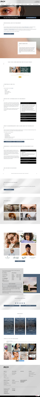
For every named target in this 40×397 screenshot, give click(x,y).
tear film (33, 47)
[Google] (14, 390)
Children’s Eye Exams (31, 373)
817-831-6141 (37, 2)
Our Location (5, 374)
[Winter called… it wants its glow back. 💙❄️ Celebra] (8, 356)
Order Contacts (14, 382)
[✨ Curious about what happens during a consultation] (32, 348)
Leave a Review (11, 305)
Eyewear (30, 4)
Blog (4, 373)
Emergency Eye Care (6, 382)
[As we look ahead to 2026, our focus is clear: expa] (24, 356)
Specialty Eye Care (24, 4)
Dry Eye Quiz (13, 374)
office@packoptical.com (6, 393)
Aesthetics (13, 4)
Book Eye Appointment (23, 380)
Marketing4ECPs (18, 396)
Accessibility (5, 375)
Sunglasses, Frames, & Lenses (15, 381)
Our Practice (5, 372)
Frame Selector (14, 383)
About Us (2, 4)
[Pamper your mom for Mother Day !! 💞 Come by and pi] (8, 348)
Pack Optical (6, 29)
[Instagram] (13, 390)
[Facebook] (12, 390)
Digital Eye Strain (6, 381)
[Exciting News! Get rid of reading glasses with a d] (16, 348)
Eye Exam (18, 4)
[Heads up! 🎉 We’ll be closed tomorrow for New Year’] (32, 356)
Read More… (20, 330)
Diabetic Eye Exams (31, 376)
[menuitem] (2, 4)
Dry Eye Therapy (14, 372)
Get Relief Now (9, 33)
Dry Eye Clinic (8, 4)
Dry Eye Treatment (14, 373)
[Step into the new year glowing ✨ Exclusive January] (16, 356)
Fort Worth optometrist (12, 29)
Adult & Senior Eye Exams (32, 372)
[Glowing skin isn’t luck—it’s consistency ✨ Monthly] (24, 348)
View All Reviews (28, 305)
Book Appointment (35, 4)
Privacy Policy (5, 376)
